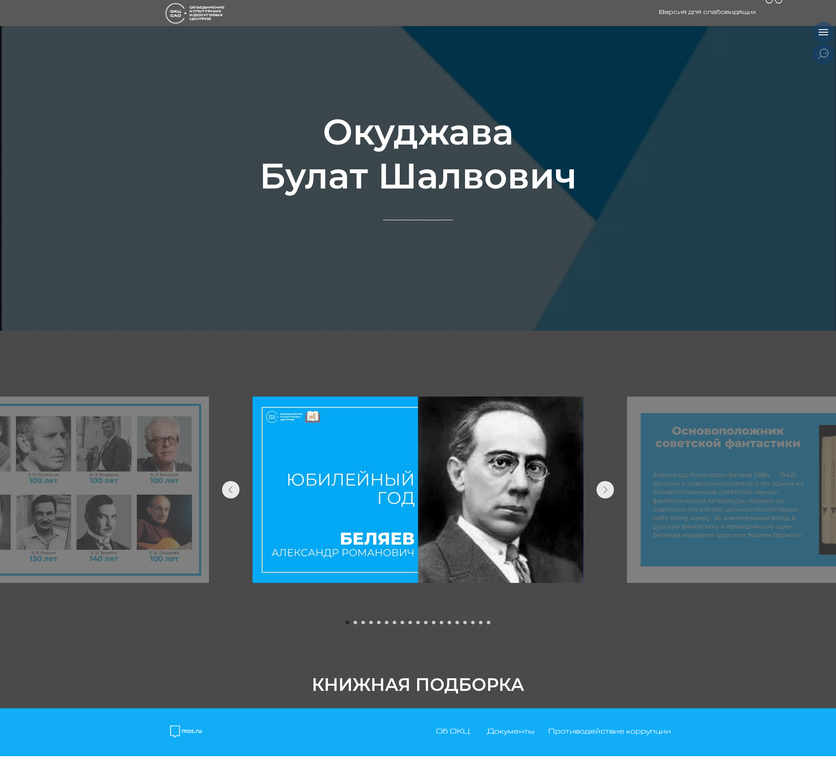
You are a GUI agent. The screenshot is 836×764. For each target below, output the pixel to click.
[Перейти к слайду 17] (473, 622)
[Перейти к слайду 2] (355, 622)
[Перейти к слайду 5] (379, 622)
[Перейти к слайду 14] (449, 622)
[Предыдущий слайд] (230, 489)
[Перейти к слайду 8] (402, 622)
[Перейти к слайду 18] (480, 622)
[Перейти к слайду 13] (441, 622)
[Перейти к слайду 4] (371, 622)
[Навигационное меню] (823, 32)
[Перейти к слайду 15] (457, 622)
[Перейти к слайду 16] (465, 622)
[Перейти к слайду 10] (418, 622)
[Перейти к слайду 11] (426, 622)
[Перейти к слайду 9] (410, 622)
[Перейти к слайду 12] (433, 622)
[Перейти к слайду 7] (394, 622)
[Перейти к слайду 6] (386, 622)
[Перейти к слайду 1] (347, 622)
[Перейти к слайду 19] (488, 622)
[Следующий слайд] (605, 489)
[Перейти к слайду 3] (363, 622)
